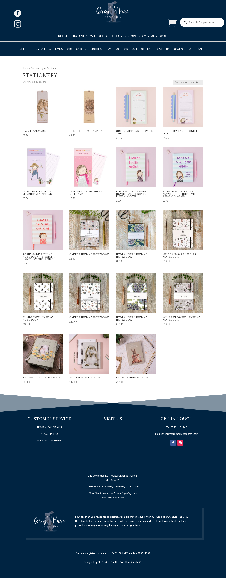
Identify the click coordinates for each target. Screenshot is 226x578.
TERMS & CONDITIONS (49, 427)
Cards (79, 49)
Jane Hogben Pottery (137, 49)
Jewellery (163, 49)
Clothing (96, 49)
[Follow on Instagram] (180, 443)
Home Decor (113, 49)
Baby (69, 49)
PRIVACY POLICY (49, 433)
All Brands (56, 49)
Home (21, 49)
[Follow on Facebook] (173, 443)
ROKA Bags (179, 49)
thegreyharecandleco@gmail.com (180, 433)
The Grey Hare (37, 49)
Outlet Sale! (196, 49)
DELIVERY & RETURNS (49, 440)
